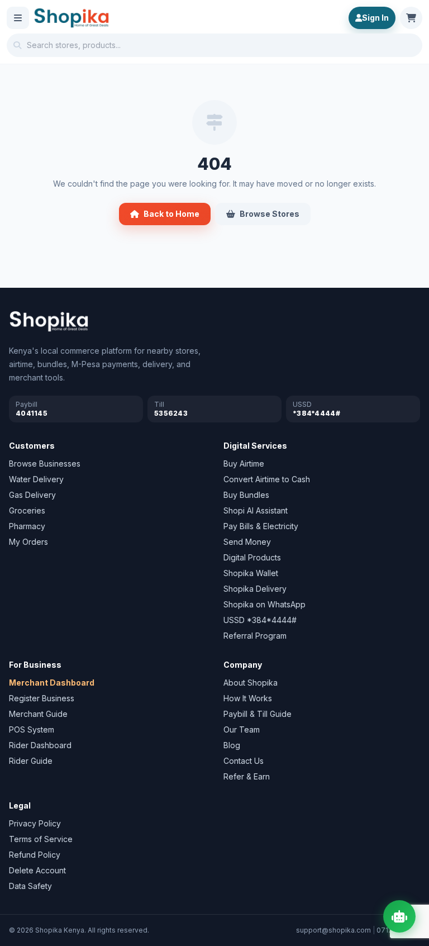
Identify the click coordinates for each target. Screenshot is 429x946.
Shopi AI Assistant (255, 510)
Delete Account (37, 870)
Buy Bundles (246, 495)
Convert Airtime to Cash (266, 479)
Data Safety (30, 886)
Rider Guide (31, 761)
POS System (31, 729)
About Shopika (250, 682)
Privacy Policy (35, 823)
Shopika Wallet (250, 573)
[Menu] (18, 18)
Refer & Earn (246, 776)
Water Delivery (36, 479)
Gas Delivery (32, 495)
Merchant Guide (38, 714)
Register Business (41, 698)
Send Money (247, 541)
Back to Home (171, 213)
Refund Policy (34, 854)
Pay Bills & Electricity (260, 526)
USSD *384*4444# (260, 620)
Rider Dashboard (40, 745)
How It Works (247, 698)
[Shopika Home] (71, 17)
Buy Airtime (243, 463)
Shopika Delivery (255, 588)
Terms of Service (41, 839)
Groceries (27, 510)
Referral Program (255, 635)
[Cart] (411, 18)
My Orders (28, 541)
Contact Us (243, 761)
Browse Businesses (44, 463)
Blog (231, 745)
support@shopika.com (333, 930)
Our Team (241, 729)
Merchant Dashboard (51, 682)
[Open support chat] (399, 916)
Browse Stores (269, 213)
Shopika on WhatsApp (264, 604)
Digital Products (252, 557)
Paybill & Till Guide (257, 714)
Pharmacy (27, 526)
